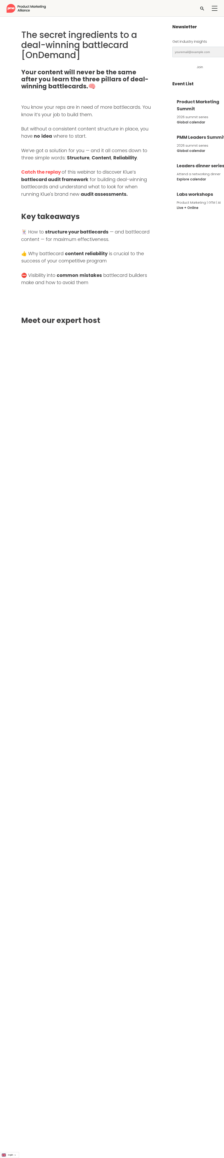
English (10, 1155)
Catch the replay (41, 172)
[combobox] (9, 1155)
